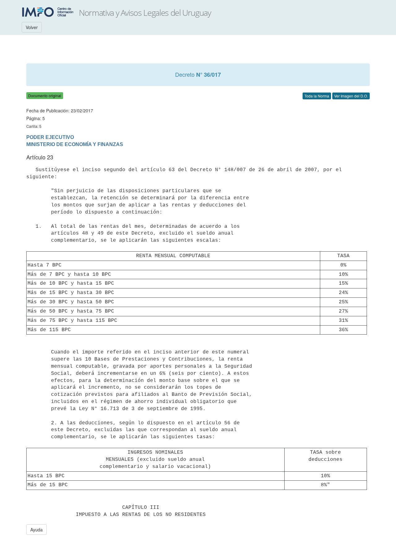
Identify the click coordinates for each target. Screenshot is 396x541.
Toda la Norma (316, 95)
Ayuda (36, 529)
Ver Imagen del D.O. (351, 95)
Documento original (44, 95)
